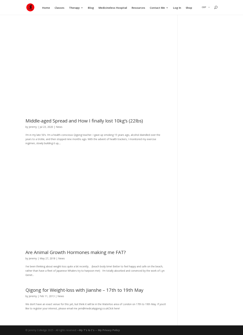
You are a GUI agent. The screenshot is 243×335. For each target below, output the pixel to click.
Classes (59, 7)
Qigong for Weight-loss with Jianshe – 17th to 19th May (84, 290)
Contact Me (157, 7)
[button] (203, 7)
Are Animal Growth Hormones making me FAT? (75, 252)
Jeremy (33, 127)
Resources (138, 7)
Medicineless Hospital (113, 7)
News (59, 127)
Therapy (74, 7)
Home (46, 7)
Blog (91, 7)
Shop (189, 7)
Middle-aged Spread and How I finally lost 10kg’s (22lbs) (84, 120)
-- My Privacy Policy (107, 330)
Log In (177, 7)
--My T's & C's (86, 330)
